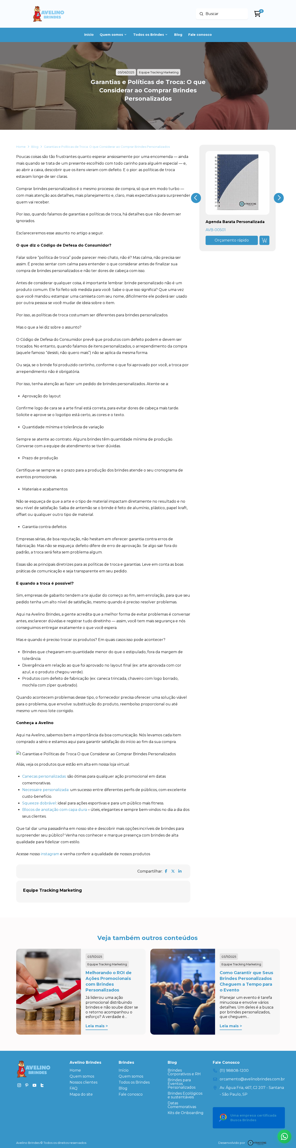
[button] (232, 240)
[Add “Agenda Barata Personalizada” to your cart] (264, 240)
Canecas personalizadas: (44, 776)
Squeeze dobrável (39, 803)
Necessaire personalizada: (45, 790)
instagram (50, 854)
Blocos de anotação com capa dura (54, 809)
